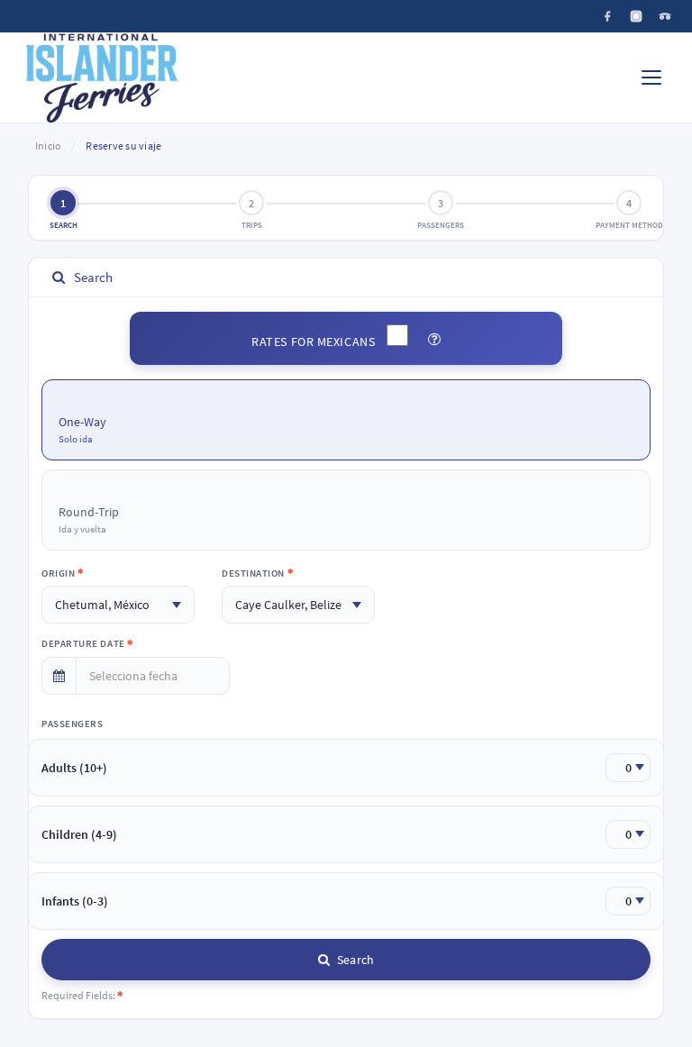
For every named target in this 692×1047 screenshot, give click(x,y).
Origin (59, 573)
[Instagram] (636, 16)
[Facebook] (607, 16)
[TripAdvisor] (665, 16)
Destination (254, 573)
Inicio (48, 145)
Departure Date (84, 643)
